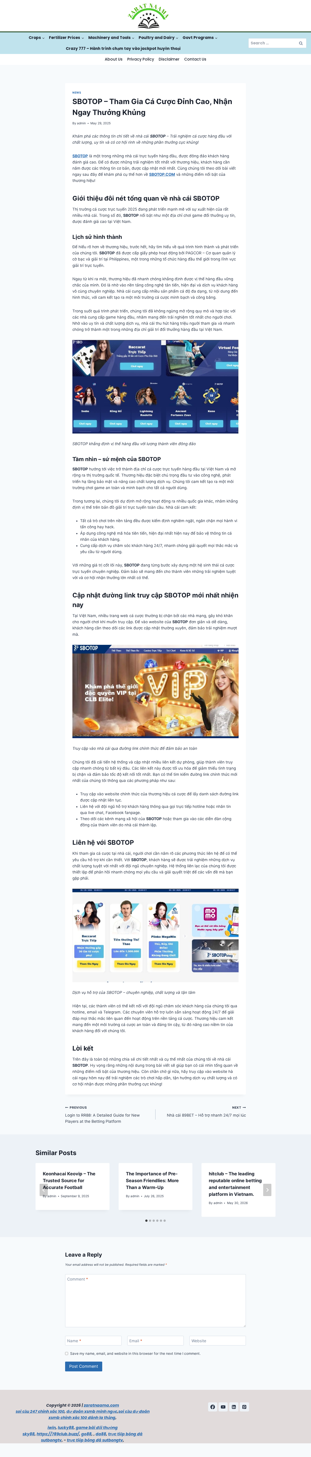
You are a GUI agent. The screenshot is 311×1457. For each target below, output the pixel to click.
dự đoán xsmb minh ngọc (91, 1411)
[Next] (267, 1190)
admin (81, 123)
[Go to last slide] (44, 1190)
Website (198, 1341)
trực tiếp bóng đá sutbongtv (95, 1440)
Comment (77, 1279)
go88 (86, 1434)
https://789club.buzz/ (58, 1434)
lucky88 (66, 1427)
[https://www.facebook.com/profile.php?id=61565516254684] (212, 1406)
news (76, 92)
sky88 (29, 1434)
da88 (101, 1434)
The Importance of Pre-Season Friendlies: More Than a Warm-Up (152, 1180)
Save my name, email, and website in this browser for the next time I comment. (135, 1353)
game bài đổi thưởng (97, 1427)
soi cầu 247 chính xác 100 (40, 1411)
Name (74, 1341)
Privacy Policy (140, 59)
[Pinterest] (244, 1406)
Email (135, 1341)
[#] (223, 1406)
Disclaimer (169, 59)
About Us (113, 59)
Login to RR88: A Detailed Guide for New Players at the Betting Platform (102, 1115)
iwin (52, 1427)
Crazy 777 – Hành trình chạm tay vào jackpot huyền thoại (123, 48)
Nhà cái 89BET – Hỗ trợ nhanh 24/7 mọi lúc (206, 1112)
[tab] (146, 1221)
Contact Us (195, 59)
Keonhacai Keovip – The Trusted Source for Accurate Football (69, 1180)
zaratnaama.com (101, 1405)
